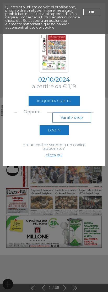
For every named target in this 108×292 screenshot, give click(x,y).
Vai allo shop (72, 117)
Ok (92, 12)
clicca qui (13, 20)
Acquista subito (54, 100)
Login (54, 130)
